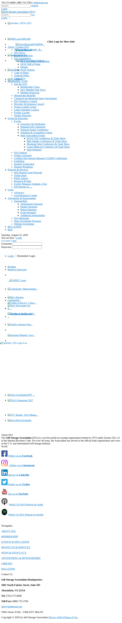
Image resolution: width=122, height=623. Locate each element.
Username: (7, 243)
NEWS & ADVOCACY (14, 552)
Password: (6, 247)
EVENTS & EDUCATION (15, 542)
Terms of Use (71, 617)
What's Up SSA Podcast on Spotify (26, 514)
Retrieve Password (17, 269)
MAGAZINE (8, 569)
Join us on (18, 475)
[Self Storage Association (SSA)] (18, 11)
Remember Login (26, 256)
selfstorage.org (40, 2)
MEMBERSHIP (9, 536)
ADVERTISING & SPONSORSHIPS (21, 558)
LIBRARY (7, 563)
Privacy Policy (56, 617)
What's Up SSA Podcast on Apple (26, 504)
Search (34, 5)
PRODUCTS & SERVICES (15, 547)
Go (32, 14)
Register (12, 266)
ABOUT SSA (8, 531)
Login (4, 8)
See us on (18, 494)
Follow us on (20, 455)
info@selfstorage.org (11, 606)
